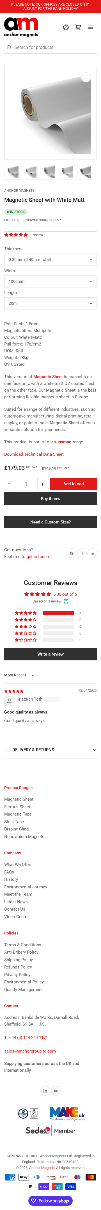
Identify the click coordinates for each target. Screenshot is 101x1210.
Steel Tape (14, 821)
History (11, 879)
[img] (14, 691)
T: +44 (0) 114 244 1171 (26, 1037)
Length (10, 292)
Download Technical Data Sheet (34, 454)
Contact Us (14, 909)
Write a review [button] (50, 654)
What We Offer (17, 864)
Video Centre (16, 916)
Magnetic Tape (18, 814)
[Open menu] (90, 27)
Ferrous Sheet (17, 806)
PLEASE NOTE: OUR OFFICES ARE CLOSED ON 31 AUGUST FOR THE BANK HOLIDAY (50, 6)
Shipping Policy (18, 959)
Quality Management (23, 989)
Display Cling (16, 829)
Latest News (16, 901)
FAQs (9, 872)
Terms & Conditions (22, 944)
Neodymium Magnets (24, 836)
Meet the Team (18, 894)
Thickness (14, 248)
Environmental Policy (24, 982)
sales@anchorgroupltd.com (30, 1051)
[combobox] (50, 47)
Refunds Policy (18, 967)
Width (9, 270)
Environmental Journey (25, 887)
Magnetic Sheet (18, 799)
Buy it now (50, 498)
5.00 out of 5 (65, 594)
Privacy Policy (17, 974)
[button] (16, 235)
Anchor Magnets (19, 191)
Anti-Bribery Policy (21, 952)
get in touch (38, 556)
